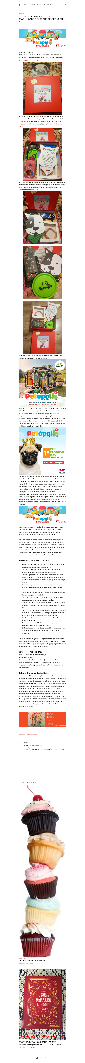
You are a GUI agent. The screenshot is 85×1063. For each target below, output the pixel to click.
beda (26, 736)
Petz (54, 124)
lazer (33, 736)
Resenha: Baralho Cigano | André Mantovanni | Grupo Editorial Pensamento (42, 1043)
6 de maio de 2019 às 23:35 (36, 745)
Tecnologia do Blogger (44, 1057)
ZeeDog (21, 126)
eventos (29, 736)
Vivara (49, 124)
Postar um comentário (31, 1047)
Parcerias (37, 4)
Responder (27, 752)
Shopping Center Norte (31, 60)
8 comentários (29, 963)
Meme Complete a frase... (33, 960)
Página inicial (28, 4)
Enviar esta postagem (31, 734)
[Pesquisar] (65, 4)
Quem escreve (47, 4)
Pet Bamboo (32, 355)
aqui (32, 190)
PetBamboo (60, 124)
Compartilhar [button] (22, 734)
